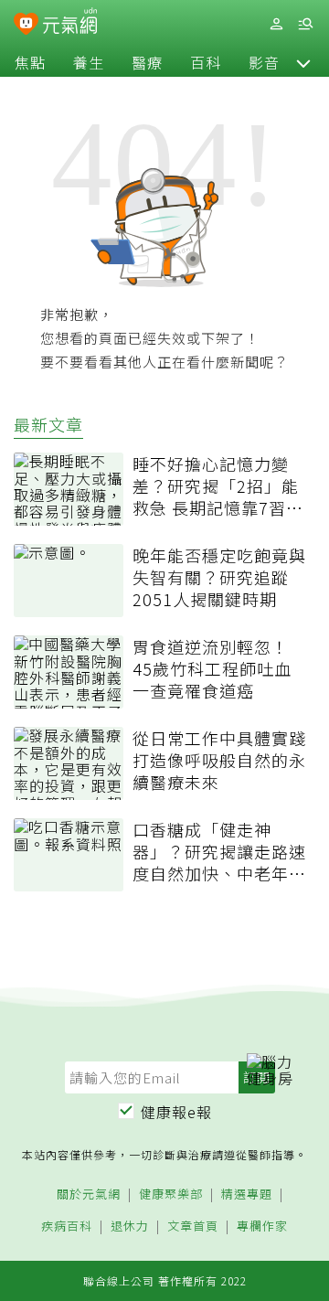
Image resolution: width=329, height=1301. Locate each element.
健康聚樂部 (171, 1194)
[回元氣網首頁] (70, 23)
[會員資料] (276, 24)
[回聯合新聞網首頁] (26, 25)
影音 (264, 62)
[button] (303, 62)
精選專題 (246, 1194)
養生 (88, 62)
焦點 (30, 62)
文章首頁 (192, 1226)
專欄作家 (262, 1226)
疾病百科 (66, 1226)
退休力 (130, 1226)
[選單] (305, 24)
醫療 (147, 62)
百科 (205, 62)
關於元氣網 (89, 1194)
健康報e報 (176, 1112)
